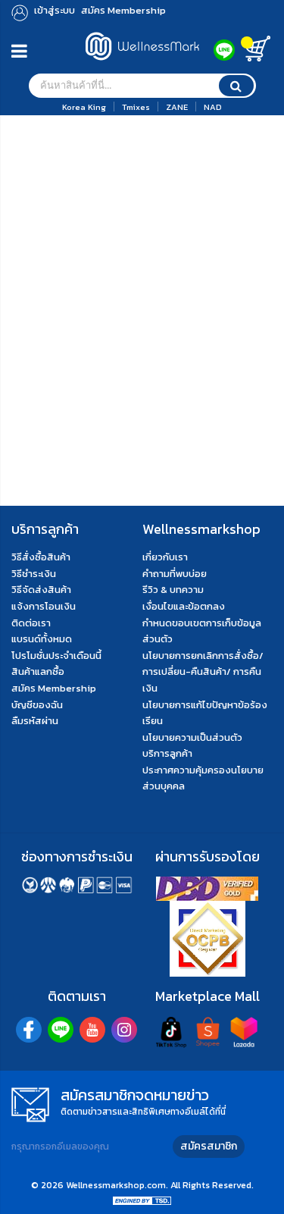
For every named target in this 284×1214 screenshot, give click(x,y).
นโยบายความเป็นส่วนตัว (192, 737)
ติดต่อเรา (31, 623)
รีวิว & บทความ (173, 589)
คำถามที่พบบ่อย (174, 573)
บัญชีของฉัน (37, 705)
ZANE (177, 107)
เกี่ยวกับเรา (165, 557)
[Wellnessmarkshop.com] (142, 64)
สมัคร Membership (53, 688)
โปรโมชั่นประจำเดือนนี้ (56, 655)
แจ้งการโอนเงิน (43, 606)
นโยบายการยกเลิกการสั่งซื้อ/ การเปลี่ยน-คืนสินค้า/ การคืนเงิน (203, 671)
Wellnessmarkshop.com (116, 1185)
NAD (213, 107)
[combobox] (142, 86)
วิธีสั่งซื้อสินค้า (40, 557)
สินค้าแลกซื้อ (37, 671)
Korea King (84, 107)
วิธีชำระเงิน (33, 573)
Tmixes (136, 107)
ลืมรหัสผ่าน (34, 721)
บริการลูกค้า (167, 753)
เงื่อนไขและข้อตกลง (183, 606)
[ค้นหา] (236, 85)
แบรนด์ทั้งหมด (41, 639)
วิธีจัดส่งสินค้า (41, 589)
